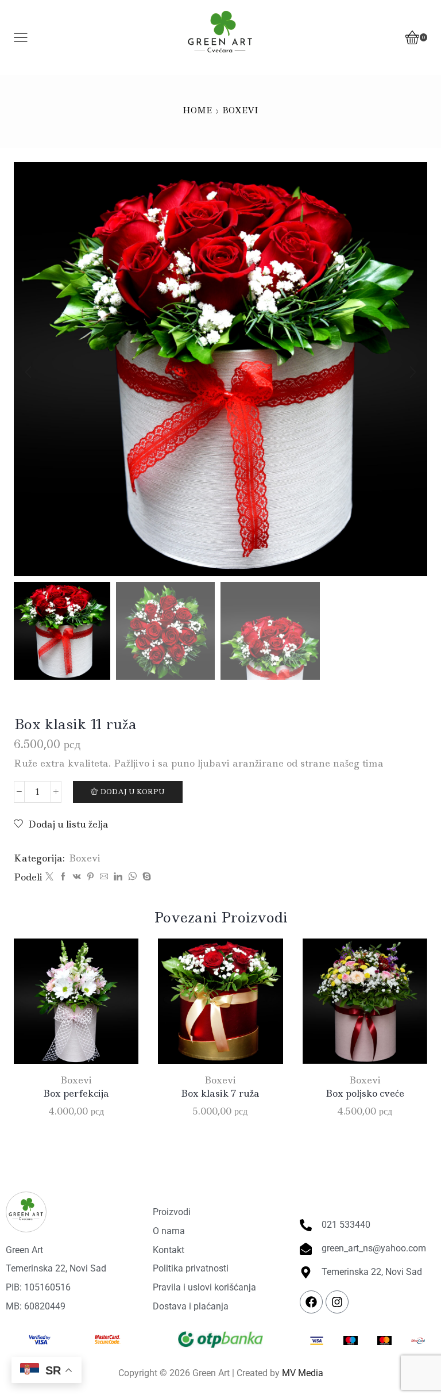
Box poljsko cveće (365, 1093)
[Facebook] (63, 877)
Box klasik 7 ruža (220, 1093)
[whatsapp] (132, 877)
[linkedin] (118, 877)
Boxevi (240, 110)
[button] (28, 372)
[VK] (77, 877)
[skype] (145, 877)
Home (197, 110)
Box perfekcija (76, 1093)
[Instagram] (337, 1301)
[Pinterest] (90, 877)
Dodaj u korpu (132, 791)
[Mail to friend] (104, 877)
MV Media (302, 1373)
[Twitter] (49, 877)
